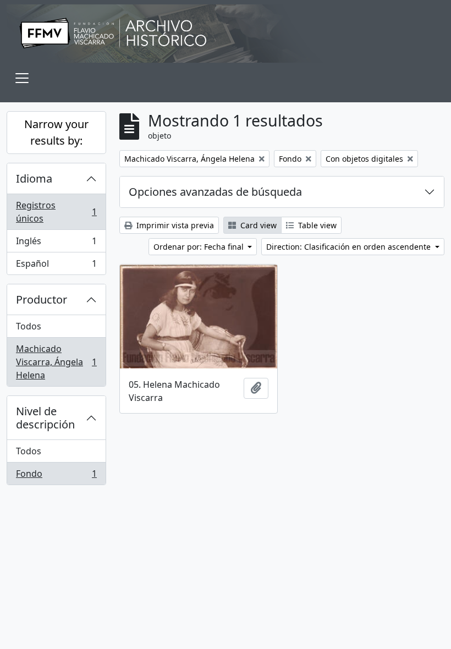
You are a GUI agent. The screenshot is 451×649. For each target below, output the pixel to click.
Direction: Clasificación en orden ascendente (349, 246)
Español (56, 265)
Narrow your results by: (56, 132)
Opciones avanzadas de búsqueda (215, 191)
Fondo (56, 476)
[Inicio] (225, 33)
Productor (41, 299)
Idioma (34, 178)
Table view (316, 225)
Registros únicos (56, 211)
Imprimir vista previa (174, 225)
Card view (257, 225)
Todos (28, 326)
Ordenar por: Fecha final (199, 246)
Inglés (56, 243)
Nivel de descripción (45, 418)
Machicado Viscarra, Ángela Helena (56, 362)
